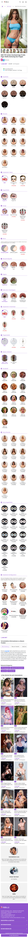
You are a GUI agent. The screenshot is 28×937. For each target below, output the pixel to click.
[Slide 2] (11, 51)
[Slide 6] (24, 51)
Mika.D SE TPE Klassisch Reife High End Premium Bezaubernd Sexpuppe (19, 700)
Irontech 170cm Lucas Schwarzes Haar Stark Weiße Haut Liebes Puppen (20, 839)
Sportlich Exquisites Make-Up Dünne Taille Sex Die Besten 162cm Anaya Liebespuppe (20, 812)
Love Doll (7, 651)
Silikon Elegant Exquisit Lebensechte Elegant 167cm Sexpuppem (7, 784)
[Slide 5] (21, 51)
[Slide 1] (7, 51)
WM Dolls (9, 6)
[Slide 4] (18, 51)
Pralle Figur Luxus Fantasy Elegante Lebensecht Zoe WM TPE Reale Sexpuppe (6, 756)
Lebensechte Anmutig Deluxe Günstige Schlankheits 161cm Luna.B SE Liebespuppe (7, 700)
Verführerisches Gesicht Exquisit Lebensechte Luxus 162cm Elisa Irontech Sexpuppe (7, 839)
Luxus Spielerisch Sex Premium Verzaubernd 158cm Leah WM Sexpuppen (20, 756)
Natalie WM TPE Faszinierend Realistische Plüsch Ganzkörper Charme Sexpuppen (7, 728)
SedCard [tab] (24, 646)
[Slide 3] (14, 51)
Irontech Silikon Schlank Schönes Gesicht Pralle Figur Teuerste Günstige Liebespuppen (20, 784)
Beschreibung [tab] (5, 646)
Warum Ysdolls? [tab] (15, 646)
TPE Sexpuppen (5, 668)
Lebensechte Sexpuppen (17, 668)
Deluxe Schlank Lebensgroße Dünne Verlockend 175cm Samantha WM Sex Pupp (20, 728)
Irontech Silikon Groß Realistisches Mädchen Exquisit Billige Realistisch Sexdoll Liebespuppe (6, 812)
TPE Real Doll (11, 671)
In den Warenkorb (14, 935)
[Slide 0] (4, 51)
